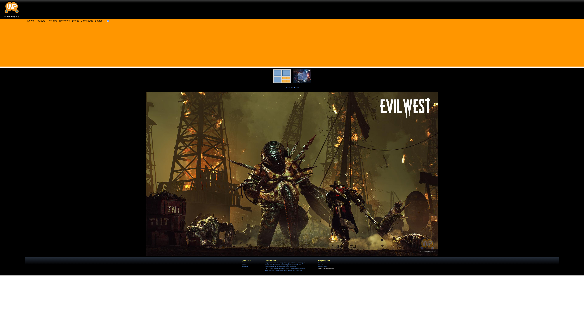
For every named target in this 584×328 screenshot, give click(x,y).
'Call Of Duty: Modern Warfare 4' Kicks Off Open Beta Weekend (285, 268)
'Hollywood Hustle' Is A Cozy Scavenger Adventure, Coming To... (285, 263)
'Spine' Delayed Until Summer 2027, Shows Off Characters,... (284, 270)
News (243, 263)
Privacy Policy (322, 266)
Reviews (40, 20)
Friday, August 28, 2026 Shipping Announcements (280, 266)
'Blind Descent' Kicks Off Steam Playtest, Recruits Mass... (283, 265)
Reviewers (245, 266)
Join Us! (320, 265)
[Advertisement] (292, 45)
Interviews (64, 20)
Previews (52, 20)
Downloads (87, 20)
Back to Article (292, 87)
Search (99, 20)
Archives (244, 265)
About (320, 263)
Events (75, 20)
